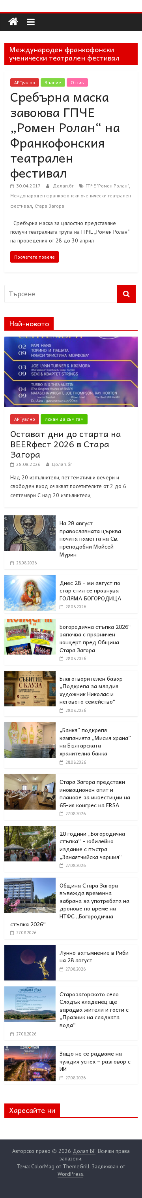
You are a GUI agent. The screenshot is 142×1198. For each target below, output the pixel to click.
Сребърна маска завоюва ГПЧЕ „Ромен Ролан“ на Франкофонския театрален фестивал (65, 134)
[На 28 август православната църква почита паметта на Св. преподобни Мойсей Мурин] (30, 519)
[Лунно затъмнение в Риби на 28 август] (30, 949)
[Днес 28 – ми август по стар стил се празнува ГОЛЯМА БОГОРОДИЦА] (30, 579)
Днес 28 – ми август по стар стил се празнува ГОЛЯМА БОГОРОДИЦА (90, 590)
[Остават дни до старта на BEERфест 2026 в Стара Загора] (71, 340)
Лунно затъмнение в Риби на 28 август (94, 956)
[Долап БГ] (13, 21)
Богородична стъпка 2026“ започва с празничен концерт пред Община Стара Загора (95, 638)
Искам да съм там (64, 419)
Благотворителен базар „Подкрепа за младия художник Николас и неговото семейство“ (91, 690)
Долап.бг (64, 186)
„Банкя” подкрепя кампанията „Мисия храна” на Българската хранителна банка (95, 741)
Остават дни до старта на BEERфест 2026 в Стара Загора (65, 444)
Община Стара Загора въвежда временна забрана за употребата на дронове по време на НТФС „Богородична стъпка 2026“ (69, 904)
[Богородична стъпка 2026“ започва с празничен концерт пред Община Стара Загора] (30, 623)
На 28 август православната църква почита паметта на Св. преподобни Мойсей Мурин (90, 538)
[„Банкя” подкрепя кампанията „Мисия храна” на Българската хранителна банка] (30, 726)
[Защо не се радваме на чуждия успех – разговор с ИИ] (30, 1050)
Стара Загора (49, 206)
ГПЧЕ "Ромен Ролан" (107, 186)
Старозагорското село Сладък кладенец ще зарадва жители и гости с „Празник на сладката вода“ (94, 1009)
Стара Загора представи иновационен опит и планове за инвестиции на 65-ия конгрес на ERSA (95, 793)
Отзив (77, 82)
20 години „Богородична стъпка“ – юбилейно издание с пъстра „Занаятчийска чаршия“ (92, 845)
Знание (53, 82)
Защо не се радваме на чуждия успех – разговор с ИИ (95, 1061)
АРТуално (24, 82)
